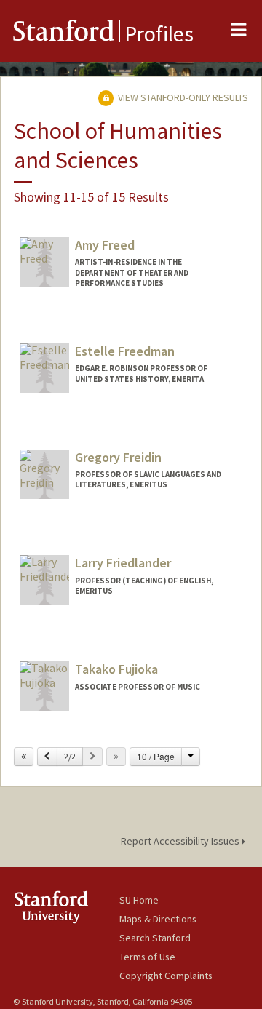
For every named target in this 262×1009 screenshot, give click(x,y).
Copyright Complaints (166, 975)
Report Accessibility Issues (181, 841)
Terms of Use (147, 956)
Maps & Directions (157, 918)
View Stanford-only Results (182, 97)
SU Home (139, 899)
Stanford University (66, 907)
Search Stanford (155, 937)
